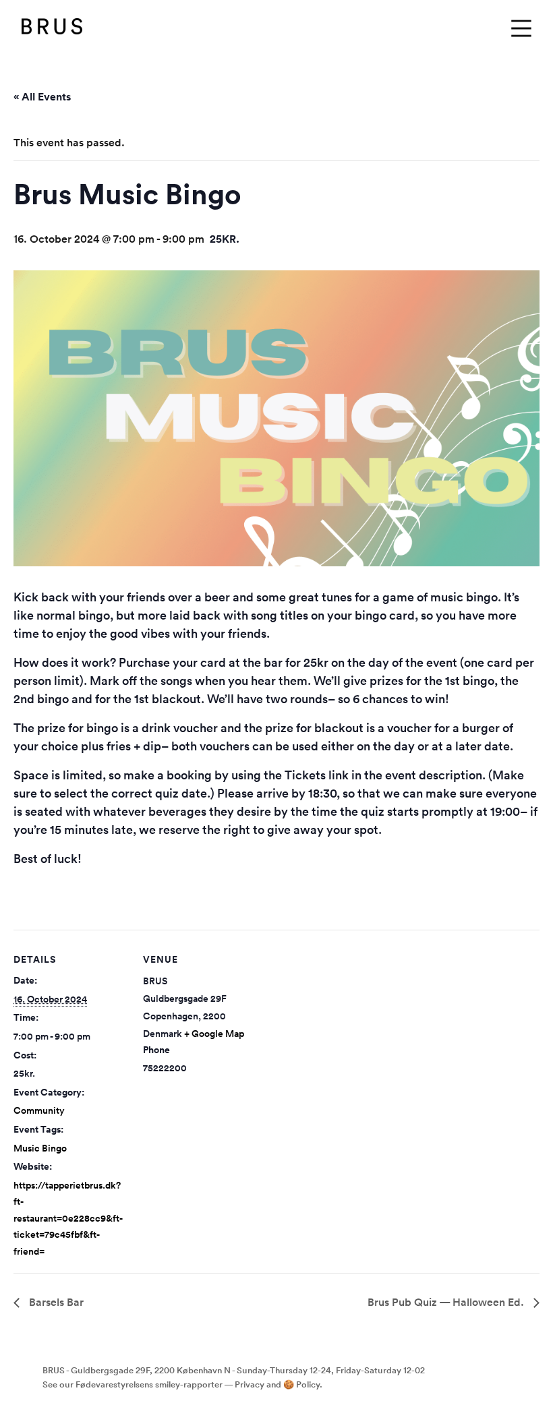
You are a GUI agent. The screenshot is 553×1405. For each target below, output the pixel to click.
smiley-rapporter (189, 1384)
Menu (521, 28)
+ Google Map (214, 1033)
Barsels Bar (55, 1302)
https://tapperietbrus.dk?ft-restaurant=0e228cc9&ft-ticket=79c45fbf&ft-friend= (68, 1218)
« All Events (42, 97)
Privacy (249, 1384)
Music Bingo (40, 1148)
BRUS (52, 28)
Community (39, 1110)
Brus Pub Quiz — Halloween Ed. (447, 1302)
